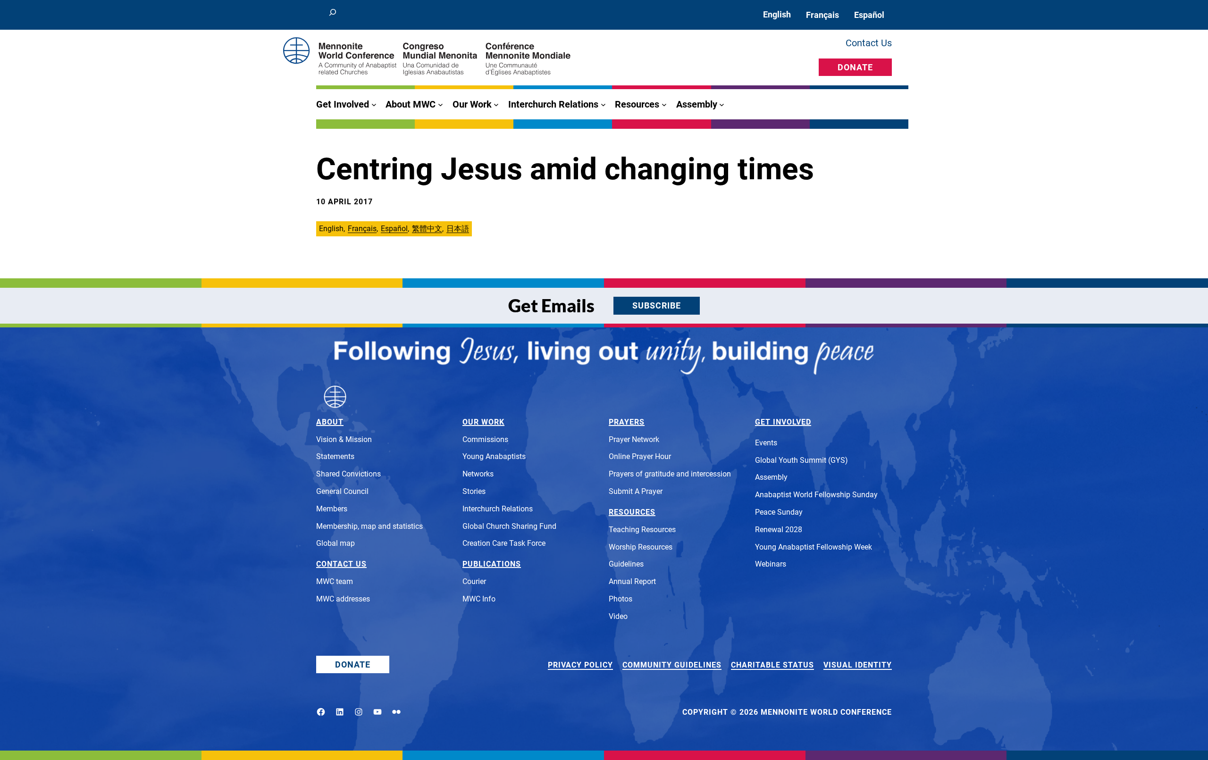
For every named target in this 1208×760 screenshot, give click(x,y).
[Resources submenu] (664, 104)
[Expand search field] (332, 15)
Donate (855, 67)
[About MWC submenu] (440, 104)
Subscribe (656, 305)
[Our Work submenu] (496, 104)
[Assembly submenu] (721, 104)
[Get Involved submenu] (374, 104)
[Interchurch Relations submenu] (603, 104)
